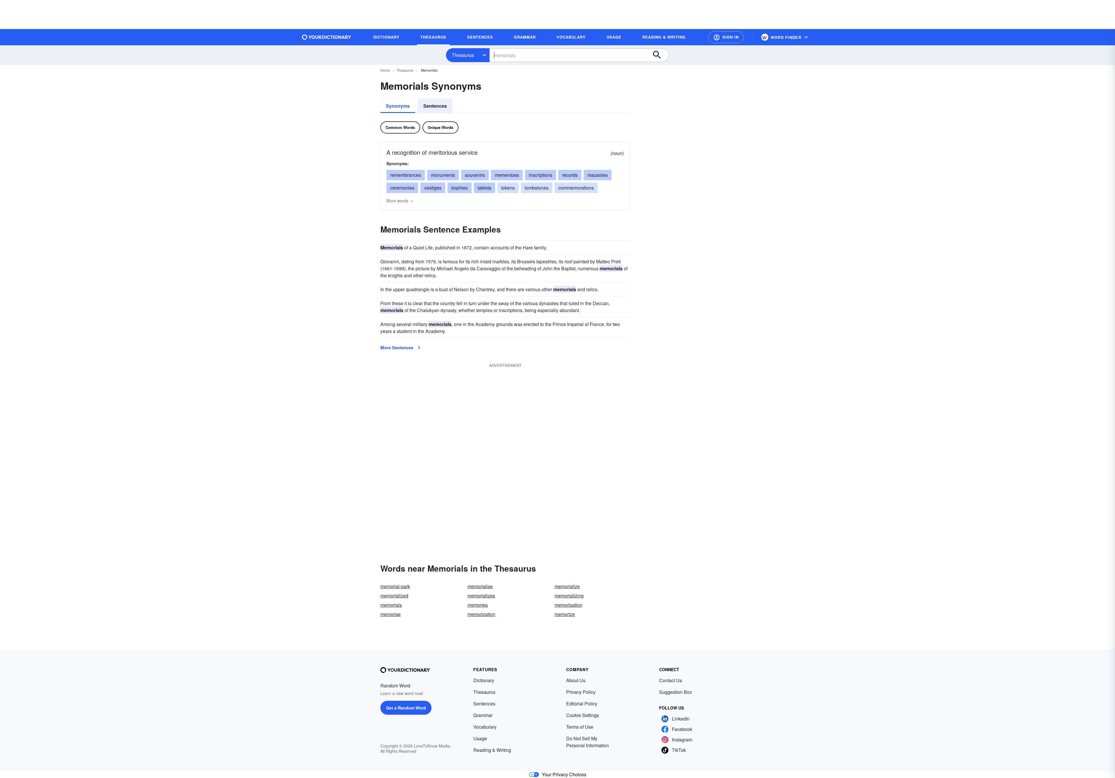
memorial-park (395, 586)
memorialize (567, 586)
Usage (480, 738)
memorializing (569, 595)
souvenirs (475, 175)
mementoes (507, 175)
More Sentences (396, 347)
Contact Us (670, 680)
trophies (459, 187)
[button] (726, 37)
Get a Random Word (406, 708)
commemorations (576, 187)
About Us (575, 680)
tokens (508, 187)
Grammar (482, 715)
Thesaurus (463, 55)
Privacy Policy (581, 692)
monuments (443, 175)
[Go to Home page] (326, 37)
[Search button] (659, 55)
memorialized (394, 595)
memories (477, 604)
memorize (565, 614)
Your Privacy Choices (564, 774)
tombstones (536, 187)
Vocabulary (485, 726)
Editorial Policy (581, 703)
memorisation (568, 604)
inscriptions (540, 175)
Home (385, 70)
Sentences (435, 105)
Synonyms (398, 105)
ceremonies (402, 187)
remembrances (405, 175)
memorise (390, 614)
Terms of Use (579, 726)
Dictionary (483, 680)
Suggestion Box (675, 692)
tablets (484, 187)
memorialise (480, 586)
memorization (481, 614)
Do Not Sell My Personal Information (587, 742)
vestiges (432, 187)
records (570, 175)
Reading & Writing (492, 750)
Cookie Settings (582, 715)
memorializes (481, 595)
